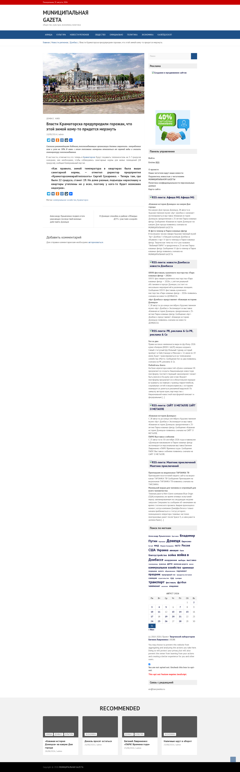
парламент (182, 571)
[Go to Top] (233, 759)
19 (166, 616)
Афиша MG (187, 197)
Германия (162, 542)
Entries (153, 162)
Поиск (194, 56)
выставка (191, 560)
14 (180, 611)
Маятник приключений (164, 466)
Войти (151, 158)
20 (173, 616)
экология (164, 586)
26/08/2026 (90, 744)
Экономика (147, 34)
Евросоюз (186, 541)
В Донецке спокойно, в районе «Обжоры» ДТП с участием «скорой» (118, 217)
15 (187, 611)
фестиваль (171, 582)
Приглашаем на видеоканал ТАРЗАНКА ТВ (168, 472)
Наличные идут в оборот (178, 741)
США (152, 550)
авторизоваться (95, 242)
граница (162, 564)
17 (152, 616)
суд (172, 578)
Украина (162, 550)
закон (191, 564)
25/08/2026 (129, 748)
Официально (116, 34)
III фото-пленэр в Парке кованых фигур (167, 231)
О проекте (153, 169)
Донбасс (50, 118)
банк (182, 550)
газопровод (153, 564)
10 (152, 611)
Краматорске (89, 157)
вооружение (171, 560)
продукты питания (184, 575)
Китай (150, 546)
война (172, 555)
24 (152, 621)
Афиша (48, 34)
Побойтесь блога (156, 365)
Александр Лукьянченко (159, 536)
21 (180, 616)
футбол (181, 582)
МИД (156, 545)
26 (166, 621)
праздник (154, 574)
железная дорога (181, 564)
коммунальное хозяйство (64, 200)
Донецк (173, 540)
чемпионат (154, 586)
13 (173, 611)
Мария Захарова (167, 546)
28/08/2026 (50, 751)
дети (169, 563)
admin (61, 134)
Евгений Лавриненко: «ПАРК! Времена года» (137, 743)
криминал (188, 567)
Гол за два (153, 341)
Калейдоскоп (165, 34)
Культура (61, 34)
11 (159, 611)
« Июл (151, 629)
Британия (175, 536)
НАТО (177, 545)
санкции (152, 578)
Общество (100, 34)
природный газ (168, 574)
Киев (57, 118)
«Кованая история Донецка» (162, 415)
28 (180, 621)
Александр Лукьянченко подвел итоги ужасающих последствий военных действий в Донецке (67, 219)
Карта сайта (154, 189)
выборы (181, 560)
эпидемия (173, 586)
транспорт (156, 582)
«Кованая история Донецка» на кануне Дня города (59, 744)
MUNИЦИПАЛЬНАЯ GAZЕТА (71, 767)
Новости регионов (79, 34)
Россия (186, 545)
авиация (174, 550)
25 (159, 621)
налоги (161, 571)
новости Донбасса (161, 266)
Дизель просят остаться (98, 741)
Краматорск (82, 200)
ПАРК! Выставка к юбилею (161, 436)
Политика (132, 34)
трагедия (178, 578)
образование (170, 571)
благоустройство (157, 555)
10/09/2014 (51, 134)
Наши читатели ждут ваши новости (165, 173)
